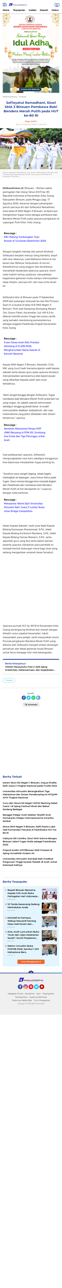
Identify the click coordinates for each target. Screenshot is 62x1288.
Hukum (56, 10)
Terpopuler (19, 10)
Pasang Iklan (48, 994)
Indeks (32, 10)
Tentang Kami (21, 997)
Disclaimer (30, 994)
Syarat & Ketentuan (38, 997)
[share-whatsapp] (33, 698)
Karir (38, 994)
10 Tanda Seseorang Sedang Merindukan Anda (23, 906)
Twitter (38, 990)
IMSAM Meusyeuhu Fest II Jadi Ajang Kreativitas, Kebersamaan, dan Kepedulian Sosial (29, 668)
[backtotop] (31, 973)
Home (6, 10)
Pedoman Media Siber (22, 1000)
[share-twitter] (28, 698)
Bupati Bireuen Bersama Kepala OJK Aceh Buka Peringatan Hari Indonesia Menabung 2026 (22, 893)
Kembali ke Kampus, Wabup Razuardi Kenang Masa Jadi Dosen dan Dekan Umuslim (22, 921)
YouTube (43, 990)
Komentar (32, 704)
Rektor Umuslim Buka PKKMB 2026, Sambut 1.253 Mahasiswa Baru (23, 949)
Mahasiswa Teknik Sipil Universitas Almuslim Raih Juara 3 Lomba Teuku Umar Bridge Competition (24, 507)
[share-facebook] (24, 698)
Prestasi (8, 680)
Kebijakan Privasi (15, 994)
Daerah (44, 10)
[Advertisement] (31, 589)
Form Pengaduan (42, 1000)
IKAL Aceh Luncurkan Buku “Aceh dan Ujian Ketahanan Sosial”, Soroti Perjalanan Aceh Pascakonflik (23, 935)
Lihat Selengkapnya (30, 962)
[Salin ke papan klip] (38, 698)
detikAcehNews (10, 97)
